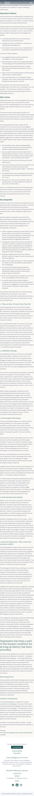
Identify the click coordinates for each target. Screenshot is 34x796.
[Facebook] (13, 785)
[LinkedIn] (17, 785)
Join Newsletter (17, 747)
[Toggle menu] (31, 3)
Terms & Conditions (17, 751)
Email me (17, 776)
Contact (17, 781)
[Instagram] (21, 785)
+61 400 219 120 (17, 773)
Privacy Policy (17, 753)
